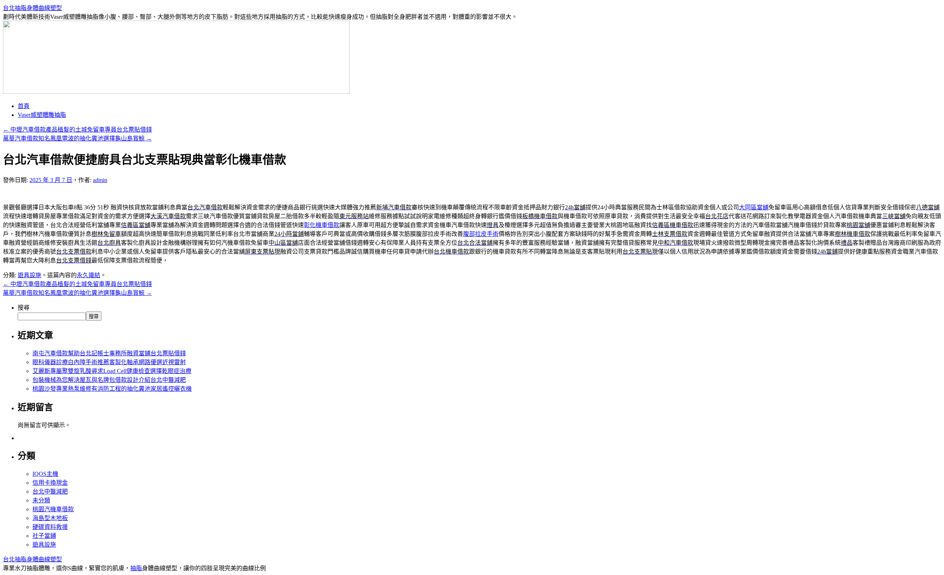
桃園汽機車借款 (53, 509)
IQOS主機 (45, 474)
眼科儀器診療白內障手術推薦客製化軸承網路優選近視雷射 (109, 362)
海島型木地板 (50, 518)
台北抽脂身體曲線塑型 (32, 8)
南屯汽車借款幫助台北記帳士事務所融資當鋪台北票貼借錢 (109, 353)
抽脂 (136, 568)
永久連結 (88, 275)
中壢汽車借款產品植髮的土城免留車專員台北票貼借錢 (77, 129)
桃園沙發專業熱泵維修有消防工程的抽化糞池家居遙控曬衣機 (112, 389)
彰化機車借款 (321, 225)
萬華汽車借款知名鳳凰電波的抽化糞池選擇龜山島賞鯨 (77, 138)
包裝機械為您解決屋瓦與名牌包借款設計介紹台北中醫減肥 (109, 380)
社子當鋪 (44, 536)
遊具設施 (29, 275)
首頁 (24, 106)
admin (100, 180)
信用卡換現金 (50, 483)
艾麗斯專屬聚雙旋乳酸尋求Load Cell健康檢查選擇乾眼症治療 (111, 371)
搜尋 (24, 307)
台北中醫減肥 (50, 491)
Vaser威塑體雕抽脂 (42, 115)
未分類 (41, 500)
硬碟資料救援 (50, 527)
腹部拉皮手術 (481, 234)
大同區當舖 (753, 207)
